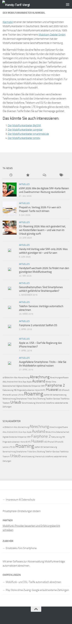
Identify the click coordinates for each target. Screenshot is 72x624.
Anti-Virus (18, 382)
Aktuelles (24, 184)
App (24, 382)
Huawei (52, 389)
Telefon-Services (53, 399)
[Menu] (67, 4)
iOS (60, 390)
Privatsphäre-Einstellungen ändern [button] (22, 511)
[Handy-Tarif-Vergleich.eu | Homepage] (20, 4)
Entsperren (36, 386)
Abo (15, 377)
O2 (22, 395)
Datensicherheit (9, 386)
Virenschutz (40, 403)
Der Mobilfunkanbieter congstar (25, 129)
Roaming (33, 394)
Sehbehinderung (59, 395)
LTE (19, 395)
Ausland (38, 381)
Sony (35, 399)
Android (10, 382)
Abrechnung (39, 377)
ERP (43, 386)
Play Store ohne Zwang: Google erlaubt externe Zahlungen (37, 590)
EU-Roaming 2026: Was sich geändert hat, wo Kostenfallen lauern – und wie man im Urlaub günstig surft (42, 230)
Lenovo (14, 395)
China (54, 382)
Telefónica (65, 399)
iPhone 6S (7, 395)
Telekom (6, 403)
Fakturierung (8, 390)
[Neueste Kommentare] (44, 175)
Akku (5, 382)
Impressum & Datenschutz (20, 499)
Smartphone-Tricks (24, 399)
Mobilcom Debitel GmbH (52, 34)
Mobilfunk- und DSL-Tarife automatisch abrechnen (33, 582)
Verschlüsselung (28, 403)
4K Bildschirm (8, 377)
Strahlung (41, 399)
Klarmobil (8, 22)
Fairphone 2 (55, 385)
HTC (43, 390)
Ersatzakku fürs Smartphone (21, 548)
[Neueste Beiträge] (11, 175)
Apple (29, 382)
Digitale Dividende (23, 386)
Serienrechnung (9, 399)
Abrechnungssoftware (59, 377)
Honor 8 (38, 390)
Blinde (48, 382)
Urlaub (15, 402)
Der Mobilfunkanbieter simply (24, 138)
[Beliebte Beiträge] (27, 175)
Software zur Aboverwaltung (28, 561)
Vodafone (50, 403)
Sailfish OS (48, 395)
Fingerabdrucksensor (26, 390)
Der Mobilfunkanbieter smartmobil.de (28, 133)
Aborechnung (23, 377)
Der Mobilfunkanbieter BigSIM (24, 125)
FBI (15, 390)
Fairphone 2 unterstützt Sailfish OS (38, 325)
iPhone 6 (65, 390)
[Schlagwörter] (61, 175)
